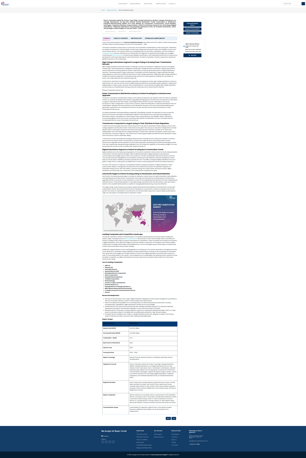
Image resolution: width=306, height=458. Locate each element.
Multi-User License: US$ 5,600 (193, 49)
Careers (173, 442)
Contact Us (172, 3)
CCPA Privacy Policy (141, 434)
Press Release (175, 434)
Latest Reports (123, 3)
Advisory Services (161, 3)
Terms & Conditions (142, 439)
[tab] (106, 38)
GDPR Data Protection (142, 437)
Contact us (174, 437)
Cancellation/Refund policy (144, 445)
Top (174, 418)
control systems (117, 55)
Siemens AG (133, 239)
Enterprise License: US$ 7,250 (193, 51)
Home (103, 10)
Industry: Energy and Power (135, 31)
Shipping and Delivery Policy (144, 447)
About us (173, 439)
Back (168, 418)
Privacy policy (140, 442)
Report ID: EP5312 (122, 31)
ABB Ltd (126, 239)
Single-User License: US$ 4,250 (191, 46)
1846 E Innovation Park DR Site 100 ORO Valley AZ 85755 (196, 437)
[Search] (303, 3)
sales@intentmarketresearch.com (198, 441)
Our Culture (174, 445)
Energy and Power (112, 10)
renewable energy (108, 53)
